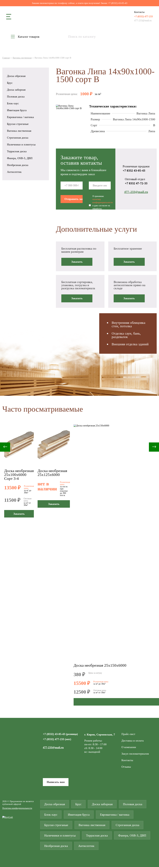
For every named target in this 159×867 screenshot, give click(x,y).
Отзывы (126, 766)
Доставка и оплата (132, 740)
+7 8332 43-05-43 (134, 170)
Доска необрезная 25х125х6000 (52, 473)
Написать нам (56, 782)
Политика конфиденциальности (17, 808)
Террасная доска (17, 151)
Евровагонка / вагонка (20, 117)
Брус (10, 82)
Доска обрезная (16, 76)
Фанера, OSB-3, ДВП (19, 158)
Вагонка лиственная (19, 130)
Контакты (127, 760)
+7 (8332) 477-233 (143, 16)
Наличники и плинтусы (21, 144)
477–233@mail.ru (136, 191)
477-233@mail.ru (143, 20)
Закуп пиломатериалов (135, 753)
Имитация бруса (17, 110)
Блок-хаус (13, 103)
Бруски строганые (18, 123)
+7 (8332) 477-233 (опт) (57, 739)
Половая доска (16, 96)
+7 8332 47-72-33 (136, 183)
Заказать (77, 261)
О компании (128, 747)
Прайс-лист (128, 734)
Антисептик (14, 171)
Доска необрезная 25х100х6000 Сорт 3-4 (19, 475)
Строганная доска (17, 137)
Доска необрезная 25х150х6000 (100, 665)
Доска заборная (16, 89)
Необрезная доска (17, 165)
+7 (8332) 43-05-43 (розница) (60, 734)
